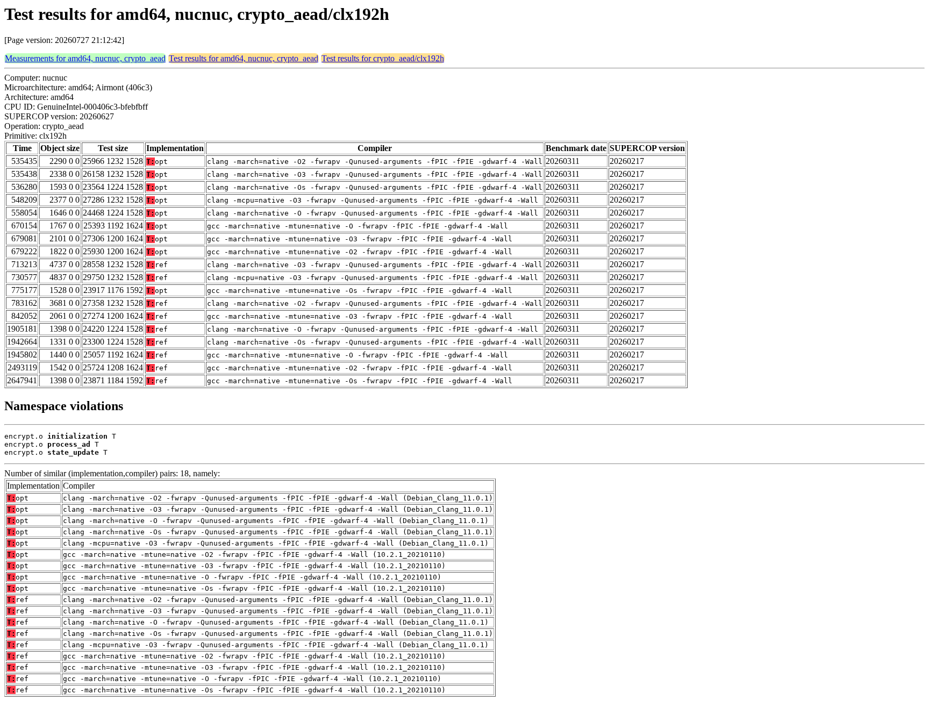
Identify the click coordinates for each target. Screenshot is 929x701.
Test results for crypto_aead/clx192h (382, 58)
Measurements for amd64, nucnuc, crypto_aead (85, 58)
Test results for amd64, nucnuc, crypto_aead (243, 58)
